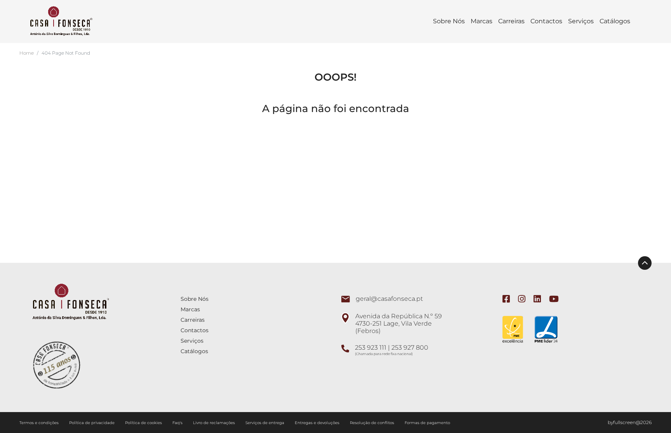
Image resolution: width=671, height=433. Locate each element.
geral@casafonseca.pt (389, 298)
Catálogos (615, 21)
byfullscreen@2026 (630, 422)
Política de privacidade (92, 422)
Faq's (178, 422)
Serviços (581, 21)
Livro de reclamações (214, 422)
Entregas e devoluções (318, 422)
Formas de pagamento (427, 422)
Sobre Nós (449, 21)
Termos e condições (39, 422)
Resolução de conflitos (372, 422)
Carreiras (511, 21)
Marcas (481, 21)
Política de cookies (144, 422)
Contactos (546, 21)
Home (26, 53)
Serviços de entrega (265, 422)
